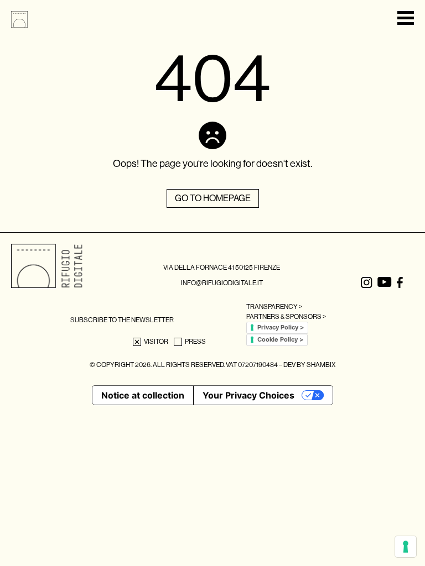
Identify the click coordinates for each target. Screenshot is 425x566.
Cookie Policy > (280, 339)
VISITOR (156, 341)
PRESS (195, 341)
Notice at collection (142, 395)
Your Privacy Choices (248, 395)
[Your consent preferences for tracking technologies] (405, 546)
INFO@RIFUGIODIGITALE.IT (222, 283)
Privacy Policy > (280, 327)
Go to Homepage (213, 198)
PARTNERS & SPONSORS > (286, 317)
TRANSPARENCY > (274, 307)
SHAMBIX (321, 365)
